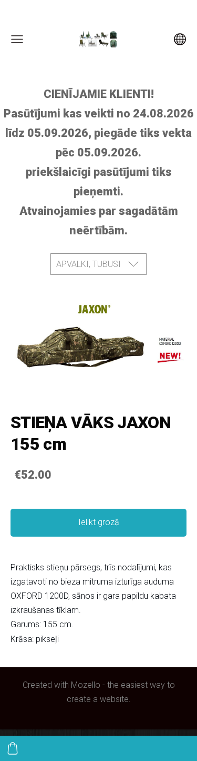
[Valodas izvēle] (179, 39)
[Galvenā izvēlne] (17, 39)
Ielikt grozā (98, 522)
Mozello (85, 685)
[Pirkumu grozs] (12, 748)
